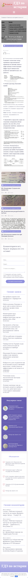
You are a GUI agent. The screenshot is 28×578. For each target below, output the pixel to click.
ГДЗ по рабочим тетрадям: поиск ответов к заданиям (12, 337)
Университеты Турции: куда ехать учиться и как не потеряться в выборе (13, 345)
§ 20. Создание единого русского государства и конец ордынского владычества (15, 417)
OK (16, 576)
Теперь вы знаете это (15, 434)
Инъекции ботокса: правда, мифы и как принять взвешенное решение (13, 355)
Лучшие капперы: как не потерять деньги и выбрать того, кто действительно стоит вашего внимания (13, 388)
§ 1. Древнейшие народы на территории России (13, 533)
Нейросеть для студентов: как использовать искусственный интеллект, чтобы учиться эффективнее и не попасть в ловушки (14, 366)
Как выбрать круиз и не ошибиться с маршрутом (12, 297)
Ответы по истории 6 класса (14, 17)
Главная (3, 17)
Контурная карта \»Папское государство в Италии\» (16, 407)
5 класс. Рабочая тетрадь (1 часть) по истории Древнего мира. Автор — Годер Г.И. (13, 513)
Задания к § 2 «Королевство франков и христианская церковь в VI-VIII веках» (15, 463)
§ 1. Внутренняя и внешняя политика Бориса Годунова (13, 550)
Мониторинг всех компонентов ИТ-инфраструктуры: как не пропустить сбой (12, 316)
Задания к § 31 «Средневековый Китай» (16, 426)
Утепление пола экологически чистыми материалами (11, 377)
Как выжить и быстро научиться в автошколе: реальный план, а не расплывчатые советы (11, 327)
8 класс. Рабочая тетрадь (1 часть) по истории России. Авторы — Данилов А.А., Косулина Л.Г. (12, 523)
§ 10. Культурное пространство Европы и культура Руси (15, 445)
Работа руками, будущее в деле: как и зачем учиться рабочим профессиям (12, 306)
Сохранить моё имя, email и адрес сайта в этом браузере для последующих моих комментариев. (13, 275)
